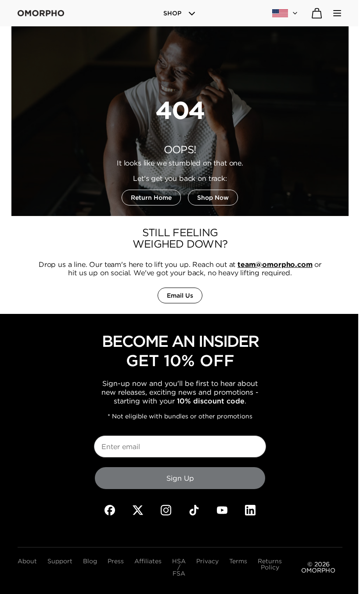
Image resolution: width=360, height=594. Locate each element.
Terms (238, 561)
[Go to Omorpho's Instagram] (166, 510)
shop (172, 13)
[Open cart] (317, 13)
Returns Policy (270, 564)
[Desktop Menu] (337, 13)
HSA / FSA (179, 567)
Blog (90, 561)
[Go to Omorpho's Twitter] (138, 510)
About (27, 561)
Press (116, 561)
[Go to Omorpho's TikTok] (194, 510)
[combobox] (285, 13)
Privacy (207, 561)
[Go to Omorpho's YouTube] (222, 510)
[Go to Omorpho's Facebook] (109, 510)
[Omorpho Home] (41, 13)
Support (59, 561)
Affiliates (148, 561)
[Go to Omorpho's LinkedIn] (250, 510)
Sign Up (180, 478)
